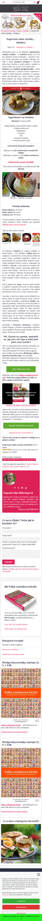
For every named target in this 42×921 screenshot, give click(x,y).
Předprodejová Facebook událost (14, 732)
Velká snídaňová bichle (11, 725)
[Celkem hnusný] (5, 449)
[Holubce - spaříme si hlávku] (21, 184)
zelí (27, 467)
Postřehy (14, 650)
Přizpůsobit (21, 913)
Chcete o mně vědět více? (28, 509)
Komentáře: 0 (27, 433)
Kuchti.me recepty (8, 31)
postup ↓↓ (31, 47)
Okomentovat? (15, 433)
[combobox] (22, 2)
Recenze (5, 650)
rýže (11, 467)
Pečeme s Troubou (21, 459)
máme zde (5, 895)
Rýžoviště (32, 459)
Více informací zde (21, 369)
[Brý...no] (7, 449)
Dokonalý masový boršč (26, 243)
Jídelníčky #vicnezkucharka (13, 654)
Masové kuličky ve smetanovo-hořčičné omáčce (37, 244)
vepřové (22, 467)
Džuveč (17, 243)
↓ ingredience (20, 47)
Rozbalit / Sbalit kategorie (12, 645)
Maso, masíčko (23, 31)
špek (16, 467)
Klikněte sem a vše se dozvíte (14, 224)
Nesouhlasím (21, 907)
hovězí (28, 464)
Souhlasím (21, 901)
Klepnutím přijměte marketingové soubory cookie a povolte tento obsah (21, 393)
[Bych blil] (3, 449)
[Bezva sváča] (8, 449)
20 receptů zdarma (20, 624)
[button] (39, 874)
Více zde (7, 624)
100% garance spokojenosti (15, 629)
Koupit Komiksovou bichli (21, 425)
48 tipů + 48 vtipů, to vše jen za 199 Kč (21, 405)
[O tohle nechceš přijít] (38, 2)
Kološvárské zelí (7, 243)
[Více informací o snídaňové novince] (21, 669)
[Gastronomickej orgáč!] (10, 449)
